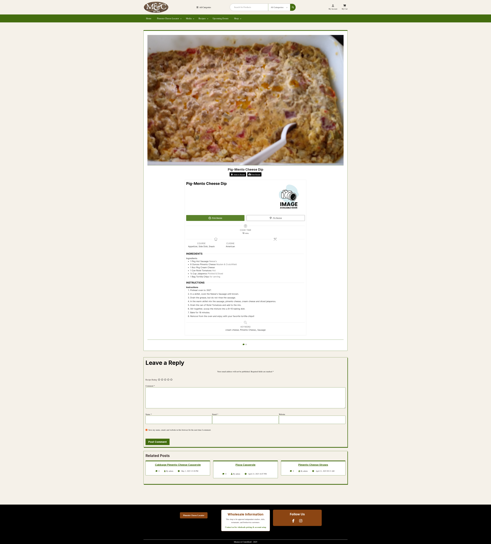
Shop (236, 18)
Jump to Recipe (239, 174)
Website (282, 414)
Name (149, 414)
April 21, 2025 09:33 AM (324, 471)
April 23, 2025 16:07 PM (257, 474)
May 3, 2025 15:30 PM (189, 471)
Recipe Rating (151, 379)
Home (148, 18)
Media (189, 18)
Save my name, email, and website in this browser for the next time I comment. (179, 430)
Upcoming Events (220, 18)
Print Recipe (255, 174)
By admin (169, 471)
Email (215, 414)
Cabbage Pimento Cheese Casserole (178, 464)
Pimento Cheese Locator (168, 18)
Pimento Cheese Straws (313, 464)
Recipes (202, 18)
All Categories (205, 7)
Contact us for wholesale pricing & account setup (245, 527)
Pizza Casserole (245, 464)
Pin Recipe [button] (277, 218)
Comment (150, 386)
